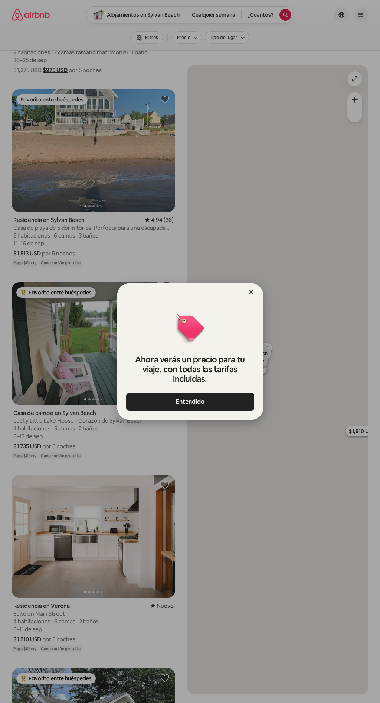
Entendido (190, 402)
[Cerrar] (251, 292)
